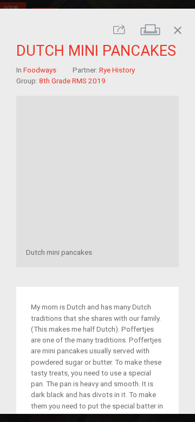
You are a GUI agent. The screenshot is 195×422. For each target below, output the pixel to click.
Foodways (39, 69)
